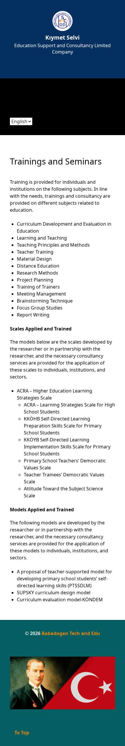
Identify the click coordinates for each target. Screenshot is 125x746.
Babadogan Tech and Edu (71, 633)
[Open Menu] (62, 70)
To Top (21, 732)
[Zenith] (62, 683)
